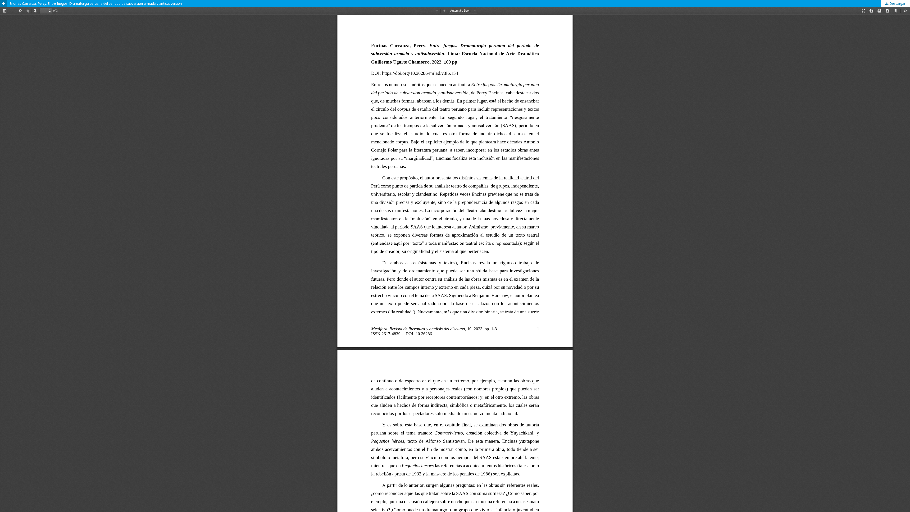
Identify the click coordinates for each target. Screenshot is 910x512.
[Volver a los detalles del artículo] (3, 3)
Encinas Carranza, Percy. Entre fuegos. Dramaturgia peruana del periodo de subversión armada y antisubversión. (95, 3)
